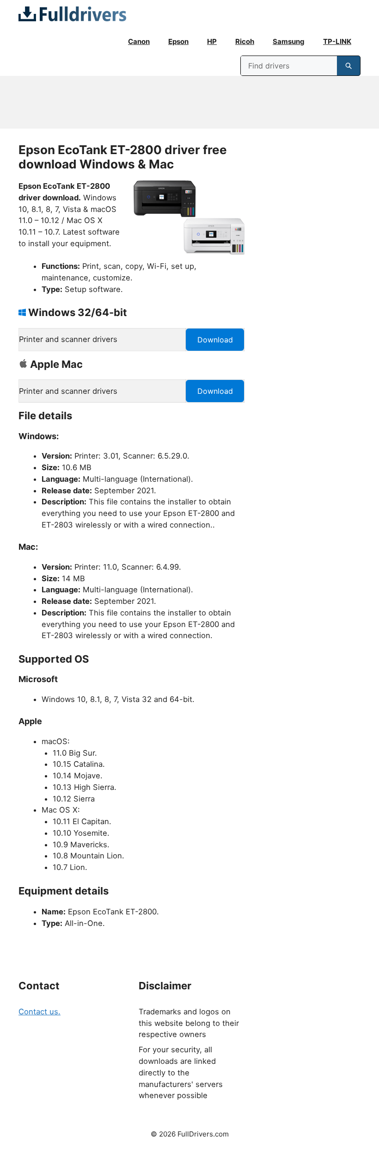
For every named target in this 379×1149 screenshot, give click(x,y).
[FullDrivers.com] (72, 14)
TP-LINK (337, 41)
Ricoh (244, 41)
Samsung (289, 41)
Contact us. (39, 1011)
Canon (139, 41)
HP (212, 41)
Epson (178, 41)
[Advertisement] (189, 102)
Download (215, 339)
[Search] (348, 65)
